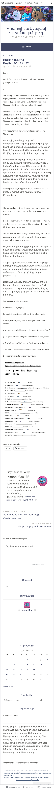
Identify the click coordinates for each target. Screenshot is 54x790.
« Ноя (5, 687)
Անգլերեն (8, 56)
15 (27, 670)
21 (21, 674)
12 (7, 670)
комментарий (38, 564)
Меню (28, 47)
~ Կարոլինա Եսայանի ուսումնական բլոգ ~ (27, 30)
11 (47, 664)
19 (7, 674)
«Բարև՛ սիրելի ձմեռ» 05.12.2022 (34, 525)
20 (14, 674)
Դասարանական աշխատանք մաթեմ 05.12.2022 (21, 515)
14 (21, 670)
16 (34, 670)
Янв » (11, 687)
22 (27, 674)
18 (47, 670)
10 (41, 664)
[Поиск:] (27, 586)
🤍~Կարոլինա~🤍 (22, 67)
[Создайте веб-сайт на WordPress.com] (27, 3)
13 (14, 670)
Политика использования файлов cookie (27, 780)
